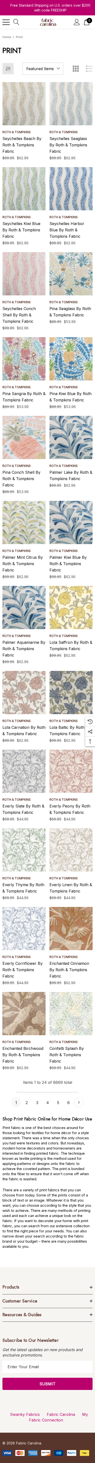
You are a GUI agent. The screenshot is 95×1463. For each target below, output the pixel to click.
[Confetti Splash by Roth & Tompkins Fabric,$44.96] (71, 1013)
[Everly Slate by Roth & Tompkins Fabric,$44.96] (24, 771)
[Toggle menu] (6, 22)
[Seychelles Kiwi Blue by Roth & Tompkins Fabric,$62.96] (24, 188)
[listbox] (42, 69)
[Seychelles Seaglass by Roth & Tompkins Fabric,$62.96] (71, 103)
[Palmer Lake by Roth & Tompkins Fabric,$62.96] (71, 437)
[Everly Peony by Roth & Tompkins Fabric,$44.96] (71, 771)
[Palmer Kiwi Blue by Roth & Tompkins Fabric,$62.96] (71, 522)
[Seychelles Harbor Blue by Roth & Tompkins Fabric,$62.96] (71, 188)
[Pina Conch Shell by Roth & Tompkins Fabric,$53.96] (24, 437)
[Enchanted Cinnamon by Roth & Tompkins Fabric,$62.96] (71, 928)
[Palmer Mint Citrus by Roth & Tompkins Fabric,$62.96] (24, 522)
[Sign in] (77, 22)
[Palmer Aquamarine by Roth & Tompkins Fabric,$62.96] (24, 607)
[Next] (79, 1102)
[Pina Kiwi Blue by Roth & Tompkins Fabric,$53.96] (71, 358)
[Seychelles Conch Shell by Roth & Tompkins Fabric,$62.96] (24, 273)
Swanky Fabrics (25, 1414)
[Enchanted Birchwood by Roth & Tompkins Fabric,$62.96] (24, 1013)
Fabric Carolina (61, 1414)
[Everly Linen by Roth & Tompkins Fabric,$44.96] (71, 849)
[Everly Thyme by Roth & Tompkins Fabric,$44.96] (24, 849)
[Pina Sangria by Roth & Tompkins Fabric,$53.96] (24, 358)
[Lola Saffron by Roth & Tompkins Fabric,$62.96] (71, 607)
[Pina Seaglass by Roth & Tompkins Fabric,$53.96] (71, 273)
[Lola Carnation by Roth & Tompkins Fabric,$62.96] (24, 692)
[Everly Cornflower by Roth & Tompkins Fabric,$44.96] (24, 928)
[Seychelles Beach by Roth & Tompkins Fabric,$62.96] (24, 103)
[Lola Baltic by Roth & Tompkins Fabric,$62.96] (71, 692)
